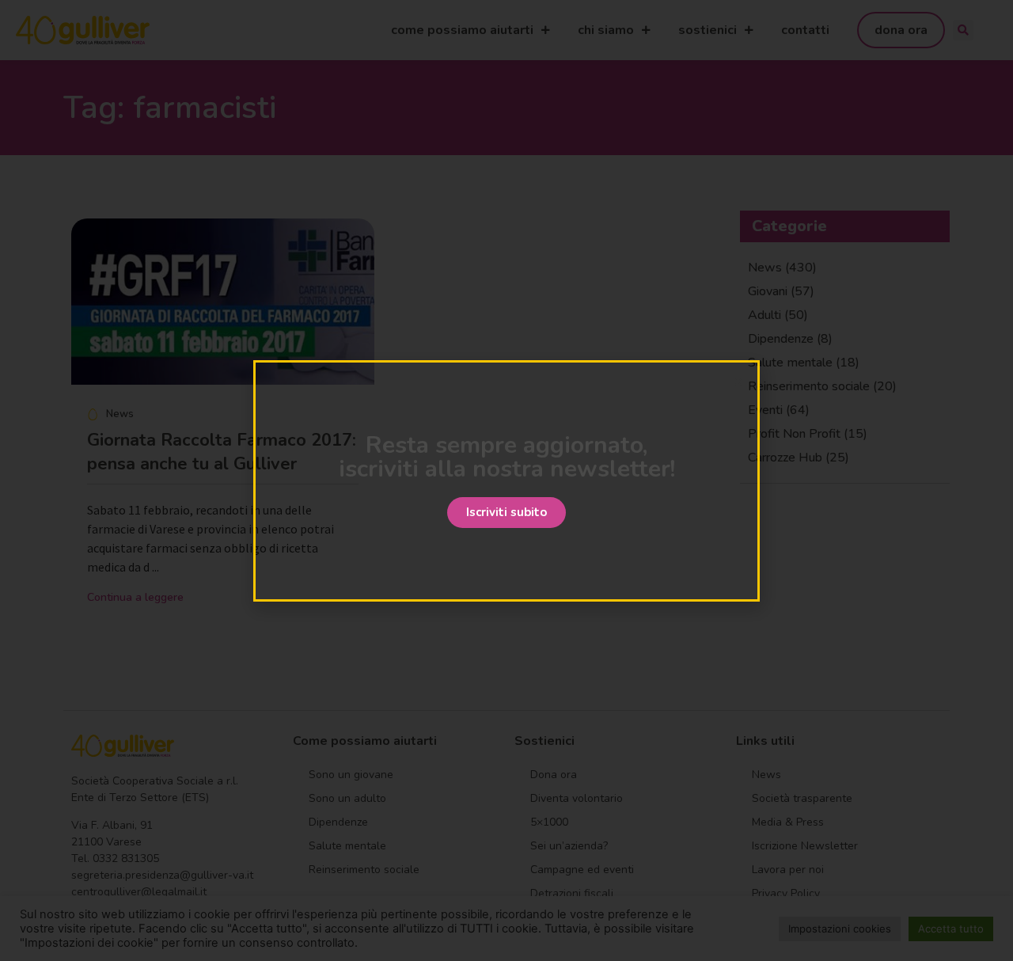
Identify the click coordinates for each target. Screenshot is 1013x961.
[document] (506, 480)
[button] (506, 512)
